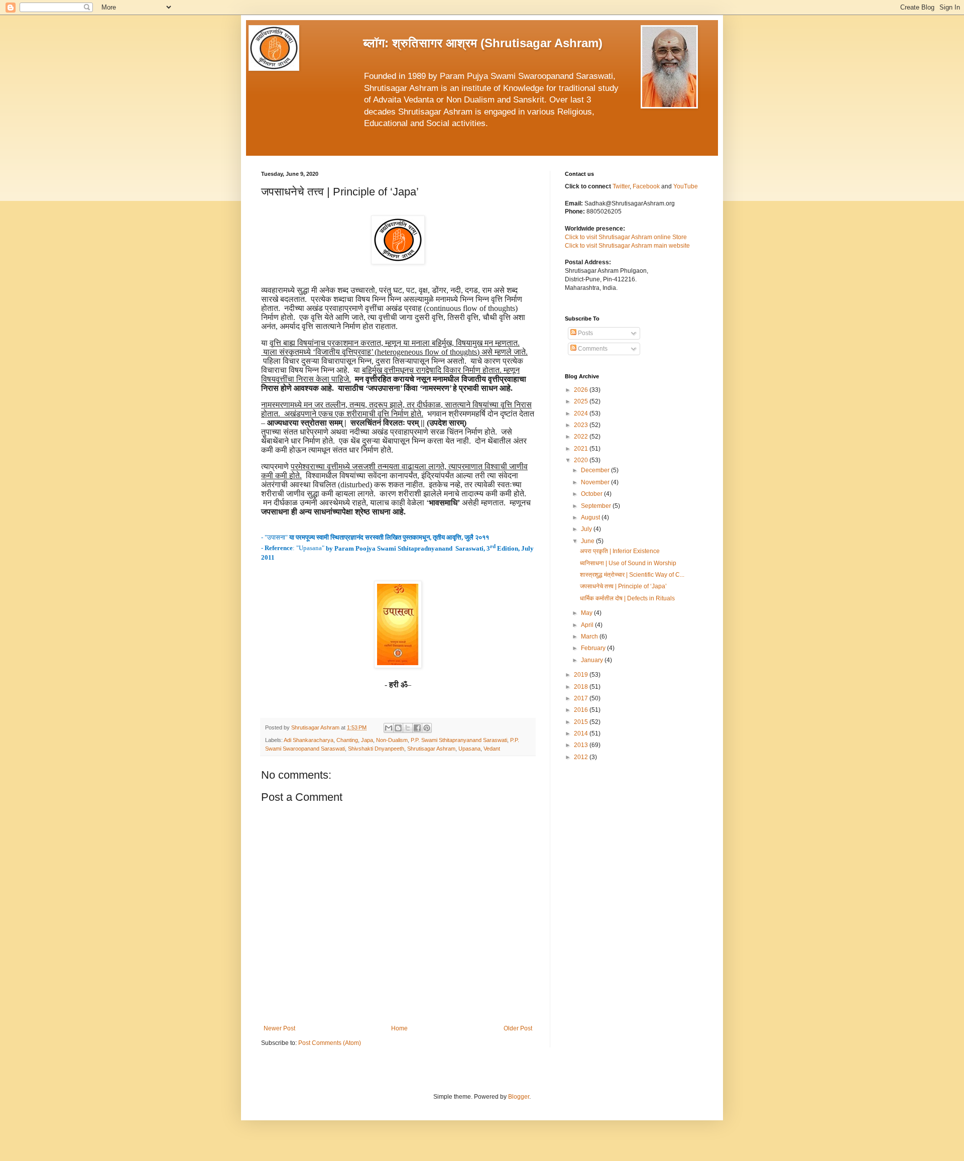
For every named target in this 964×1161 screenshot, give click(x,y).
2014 (581, 733)
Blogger (518, 1096)
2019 (581, 674)
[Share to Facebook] (417, 728)
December (596, 470)
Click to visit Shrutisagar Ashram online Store (626, 237)
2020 (581, 460)
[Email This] (389, 728)
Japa (367, 740)
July (587, 529)
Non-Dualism (392, 740)
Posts (584, 333)
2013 (581, 745)
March (590, 636)
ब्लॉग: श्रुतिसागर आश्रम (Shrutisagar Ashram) (482, 43)
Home (399, 1028)
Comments (592, 348)
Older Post (518, 1028)
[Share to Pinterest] (427, 728)
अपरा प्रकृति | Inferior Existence (620, 551)
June (588, 541)
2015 (581, 721)
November (596, 482)
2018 (581, 686)
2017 (581, 698)
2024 (581, 413)
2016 (581, 709)
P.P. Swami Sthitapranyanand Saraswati (459, 740)
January (593, 660)
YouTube (685, 186)
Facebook (647, 186)
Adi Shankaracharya (308, 740)
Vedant (492, 749)
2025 (581, 401)
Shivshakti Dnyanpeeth (376, 749)
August (591, 517)
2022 (581, 436)
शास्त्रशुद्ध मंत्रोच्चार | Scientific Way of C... (632, 574)
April (588, 624)
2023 (581, 425)
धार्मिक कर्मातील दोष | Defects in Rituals (627, 598)
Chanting (347, 740)
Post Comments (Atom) (329, 1042)
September (597, 505)
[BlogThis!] (398, 728)
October (592, 493)
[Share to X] (408, 728)
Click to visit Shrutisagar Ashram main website (627, 245)
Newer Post (279, 1028)
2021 (581, 448)
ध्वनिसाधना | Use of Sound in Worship (628, 563)
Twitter (621, 186)
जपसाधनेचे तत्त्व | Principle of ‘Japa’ (623, 586)
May (587, 612)
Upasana (469, 749)
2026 (581, 389)
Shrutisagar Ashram (431, 749)
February (594, 648)
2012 (581, 757)
